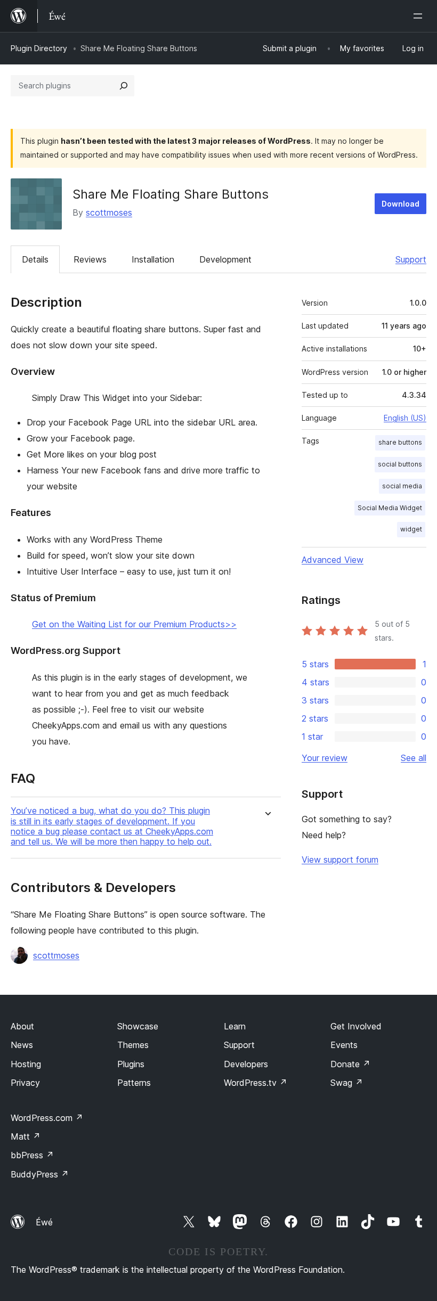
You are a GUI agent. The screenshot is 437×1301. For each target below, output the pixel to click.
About (22, 1026)
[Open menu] (420, 16)
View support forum (340, 859)
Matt (26, 1136)
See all (413, 757)
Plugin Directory (39, 48)
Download (400, 203)
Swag (346, 1082)
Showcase (137, 1026)
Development (225, 259)
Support (410, 259)
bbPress (32, 1155)
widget (411, 529)
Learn (235, 1026)
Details (35, 259)
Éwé (44, 1222)
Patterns (134, 1082)
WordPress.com (47, 1117)
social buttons (400, 464)
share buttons (400, 442)
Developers (246, 1064)
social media (402, 486)
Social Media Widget (390, 508)
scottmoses (109, 212)
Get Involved (356, 1026)
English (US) (405, 417)
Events (344, 1045)
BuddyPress (40, 1174)
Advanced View (332, 559)
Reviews (90, 259)
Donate (350, 1064)
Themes (133, 1045)
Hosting (26, 1064)
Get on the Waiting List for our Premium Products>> (134, 624)
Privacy (25, 1082)
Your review (324, 757)
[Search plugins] (123, 85)
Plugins (130, 1064)
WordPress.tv (255, 1082)
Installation (153, 259)
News (22, 1045)
